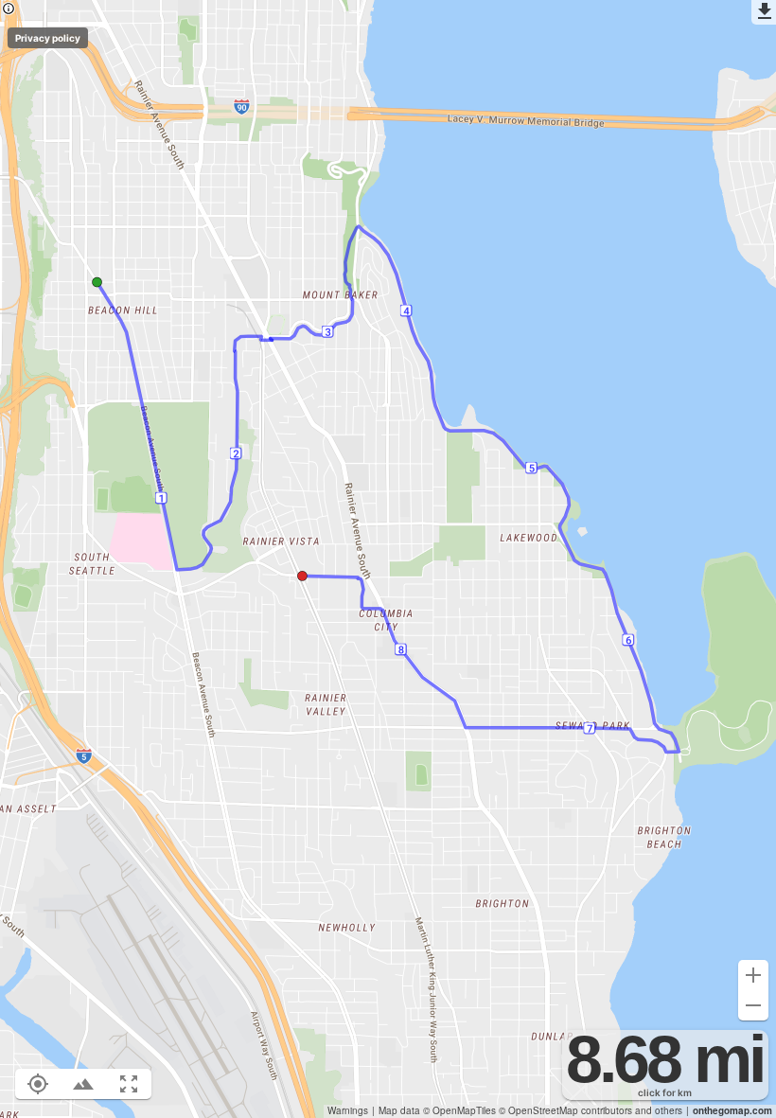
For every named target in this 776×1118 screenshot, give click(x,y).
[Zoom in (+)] (753, 975)
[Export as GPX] (763, 12)
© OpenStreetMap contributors (565, 1110)
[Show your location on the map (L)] (38, 1084)
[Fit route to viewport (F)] (128, 1084)
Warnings (347, 1110)
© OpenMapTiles (459, 1110)
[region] (388, 559)
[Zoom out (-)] (753, 1005)
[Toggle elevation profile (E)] (83, 1084)
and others (658, 1110)
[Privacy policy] (8, 10)
